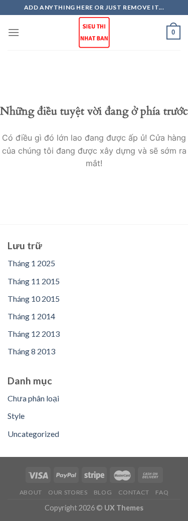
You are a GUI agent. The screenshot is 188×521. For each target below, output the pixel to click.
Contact (133, 492)
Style (16, 415)
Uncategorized (33, 433)
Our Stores (67, 492)
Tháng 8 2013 (31, 351)
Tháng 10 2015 (34, 298)
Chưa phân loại (33, 398)
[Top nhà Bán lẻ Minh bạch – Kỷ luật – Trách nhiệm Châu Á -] (94, 32)
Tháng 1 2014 (31, 316)
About (31, 492)
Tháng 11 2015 (34, 281)
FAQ (161, 492)
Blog (103, 492)
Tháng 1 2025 (31, 263)
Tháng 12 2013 (34, 333)
